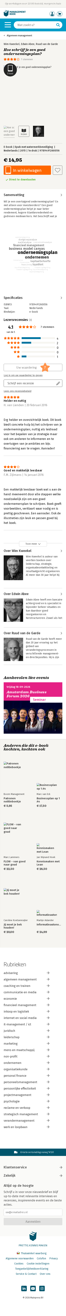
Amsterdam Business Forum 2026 (27, 694)
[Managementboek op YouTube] (33, 1288)
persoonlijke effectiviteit (20, 1088)
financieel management (20, 1005)
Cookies (18, 1263)
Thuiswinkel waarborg (33, 1253)
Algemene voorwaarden (20, 1258)
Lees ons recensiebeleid (17, 391)
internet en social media (20, 1018)
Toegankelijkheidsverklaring (31, 1268)
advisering (11, 973)
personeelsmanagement (20, 1082)
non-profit (10, 1056)
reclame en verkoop (17, 1108)
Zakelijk (9, 1176)
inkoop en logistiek (16, 1011)
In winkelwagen (27, 170)
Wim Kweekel (12, 44)
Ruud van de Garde (47, 44)
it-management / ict (17, 1024)
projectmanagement (17, 1095)
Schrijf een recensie (21, 383)
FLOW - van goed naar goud (14, 863)
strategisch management (21, 1114)
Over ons (45, 1273)
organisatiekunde (15, 1069)
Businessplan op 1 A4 (48, 800)
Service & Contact (26, 1273)
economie (10, 998)
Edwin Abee (27, 44)
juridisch (9, 1031)
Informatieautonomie (49, 924)
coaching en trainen (17, 986)
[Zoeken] (58, 25)
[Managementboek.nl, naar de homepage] (15, 15)
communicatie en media (20, 992)
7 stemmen (27, 59)
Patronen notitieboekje (12, 800)
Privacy (53, 1258)
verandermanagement (19, 1120)
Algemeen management (19, 35)
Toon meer (31, 543)
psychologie (12, 1101)
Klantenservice (15, 1167)
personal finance (15, 1075)
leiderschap (11, 1037)
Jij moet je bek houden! (13, 926)
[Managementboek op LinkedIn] (24, 1288)
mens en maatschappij (19, 1050)
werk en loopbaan (15, 1127)
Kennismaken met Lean (48, 863)
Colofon (41, 1258)
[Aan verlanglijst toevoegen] (57, 170)
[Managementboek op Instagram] (42, 1288)
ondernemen (12, 1063)
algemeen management (20, 979)
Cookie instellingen (38, 1263)
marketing (11, 1043)
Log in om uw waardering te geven (23, 375)
